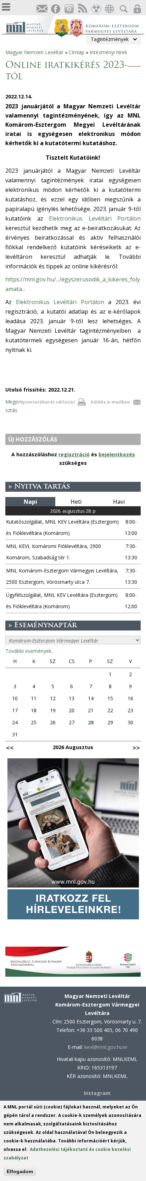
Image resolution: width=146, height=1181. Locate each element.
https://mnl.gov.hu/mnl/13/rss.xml (82, 9)
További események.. (29, 650)
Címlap (76, 52)
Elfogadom (20, 1171)
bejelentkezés (117, 454)
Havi (119, 502)
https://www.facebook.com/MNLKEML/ (55, 9)
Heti (76, 502)
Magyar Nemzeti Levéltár (34, 52)
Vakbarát (95, 9)
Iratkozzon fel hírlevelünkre (42, 9)
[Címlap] (29, 26)
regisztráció (74, 454)
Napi (30, 502)
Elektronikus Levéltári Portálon (95, 218)
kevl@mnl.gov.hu (105, 1047)
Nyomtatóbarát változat (47, 402)
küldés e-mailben (110, 402)
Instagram (69, 9)
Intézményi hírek (108, 52)
